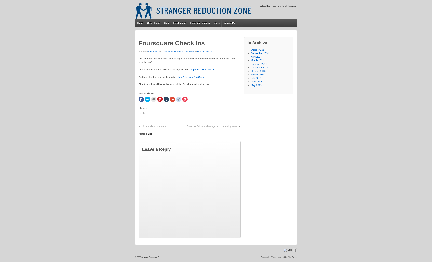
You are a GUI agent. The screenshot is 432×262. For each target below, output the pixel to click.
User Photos (153, 23)
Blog (166, 23)
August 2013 (257, 74)
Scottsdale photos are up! (155, 126)
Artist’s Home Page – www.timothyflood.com (278, 6)
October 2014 (258, 49)
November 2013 (259, 67)
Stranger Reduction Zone (151, 257)
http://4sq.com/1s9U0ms (191, 77)
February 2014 (259, 64)
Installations (179, 23)
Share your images (200, 23)
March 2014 (257, 60)
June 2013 (256, 81)
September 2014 (260, 53)
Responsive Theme (269, 257)
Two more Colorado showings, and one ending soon (212, 126)
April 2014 (256, 56)
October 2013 (258, 71)
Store (217, 23)
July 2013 (256, 78)
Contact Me (229, 23)
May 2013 (256, 85)
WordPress (292, 257)
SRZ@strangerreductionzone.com (178, 51)
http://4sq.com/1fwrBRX (203, 69)
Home (140, 23)
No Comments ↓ (204, 51)
